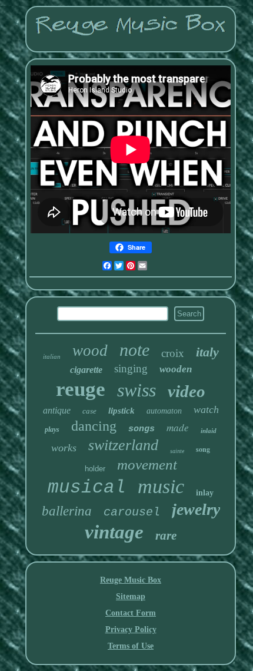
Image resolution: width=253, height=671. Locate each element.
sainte (177, 451)
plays (52, 429)
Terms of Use (131, 646)
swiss (136, 390)
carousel (132, 512)
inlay (205, 492)
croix (172, 353)
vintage (114, 532)
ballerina (67, 511)
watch (206, 409)
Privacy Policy (131, 629)
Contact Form (130, 613)
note (134, 349)
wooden (175, 369)
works (63, 448)
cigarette (86, 370)
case (89, 410)
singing (131, 368)
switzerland (123, 445)
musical (87, 487)
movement (147, 464)
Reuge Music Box (130, 580)
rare (166, 535)
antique (57, 410)
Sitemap (130, 596)
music (161, 486)
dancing (93, 426)
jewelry (196, 509)
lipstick (121, 410)
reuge (80, 389)
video (186, 391)
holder (95, 468)
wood (90, 350)
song (203, 449)
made (178, 427)
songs (141, 429)
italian (52, 356)
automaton (164, 410)
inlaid (209, 430)
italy (207, 352)
